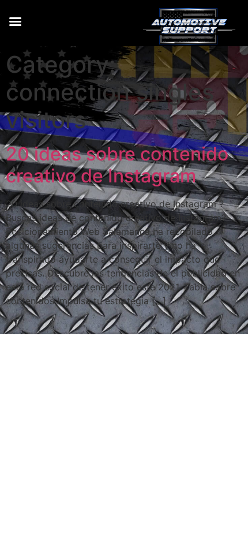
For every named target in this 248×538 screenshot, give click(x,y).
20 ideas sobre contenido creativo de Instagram (117, 165)
